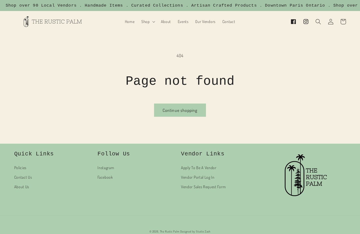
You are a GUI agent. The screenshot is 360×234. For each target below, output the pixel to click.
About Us (21, 186)
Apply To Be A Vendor (198, 167)
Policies (20, 167)
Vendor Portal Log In (198, 177)
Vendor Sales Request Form (203, 186)
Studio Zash (203, 231)
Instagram (105, 167)
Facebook (105, 177)
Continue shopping (180, 110)
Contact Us (23, 177)
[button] (147, 21)
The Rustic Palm (170, 231)
